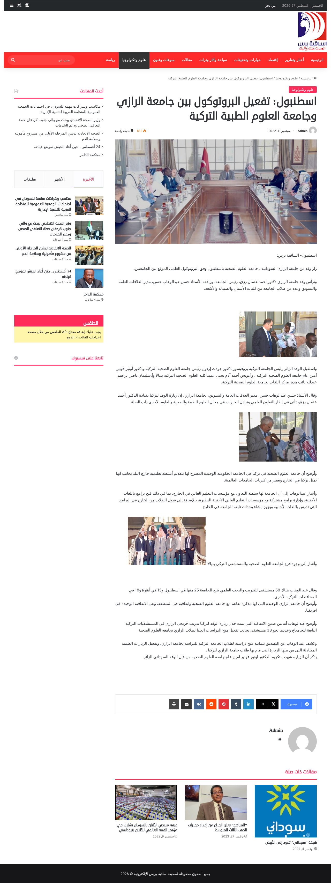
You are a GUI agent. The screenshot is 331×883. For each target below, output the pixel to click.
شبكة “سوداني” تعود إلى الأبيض (291, 842)
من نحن (270, 5)
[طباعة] (174, 704)
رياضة (110, 60)
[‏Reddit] (211, 704)
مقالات (187, 60)
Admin (302, 131)
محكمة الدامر (90, 155)
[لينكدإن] (248, 704)
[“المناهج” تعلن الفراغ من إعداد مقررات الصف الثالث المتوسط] (216, 802)
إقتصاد (273, 60)
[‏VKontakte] (199, 704)
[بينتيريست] (224, 704)
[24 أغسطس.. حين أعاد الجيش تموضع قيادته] (89, 278)
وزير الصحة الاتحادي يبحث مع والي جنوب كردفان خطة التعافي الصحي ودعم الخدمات (44, 229)
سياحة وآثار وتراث (213, 60)
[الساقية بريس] (312, 31)
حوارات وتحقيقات (247, 60)
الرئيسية (317, 60)
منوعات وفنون (164, 60)
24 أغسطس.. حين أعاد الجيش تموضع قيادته (67, 147)
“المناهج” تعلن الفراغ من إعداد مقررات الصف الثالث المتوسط (217, 828)
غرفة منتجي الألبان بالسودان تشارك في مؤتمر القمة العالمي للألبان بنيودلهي (147, 828)
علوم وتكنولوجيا (134, 60)
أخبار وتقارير (294, 60)
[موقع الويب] (280, 739)
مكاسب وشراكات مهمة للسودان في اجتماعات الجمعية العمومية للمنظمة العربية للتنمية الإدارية (43, 204)
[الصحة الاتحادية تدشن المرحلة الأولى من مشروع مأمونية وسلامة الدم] (89, 255)
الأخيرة (88, 179)
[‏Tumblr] (236, 704)
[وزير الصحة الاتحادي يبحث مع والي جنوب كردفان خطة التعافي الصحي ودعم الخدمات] (89, 230)
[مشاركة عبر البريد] (186, 704)
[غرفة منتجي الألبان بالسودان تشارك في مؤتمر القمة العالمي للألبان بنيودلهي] (146, 802)
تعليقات (30, 179)
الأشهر (59, 179)
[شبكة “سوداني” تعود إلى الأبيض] (286, 811)
